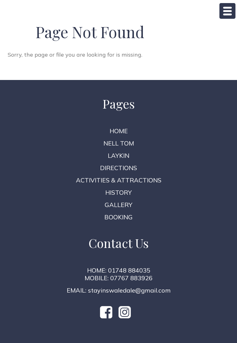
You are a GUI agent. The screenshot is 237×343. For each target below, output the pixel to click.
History (118, 192)
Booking (118, 217)
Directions (118, 168)
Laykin (118, 155)
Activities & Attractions (118, 180)
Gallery (118, 205)
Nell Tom (118, 143)
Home (119, 131)
